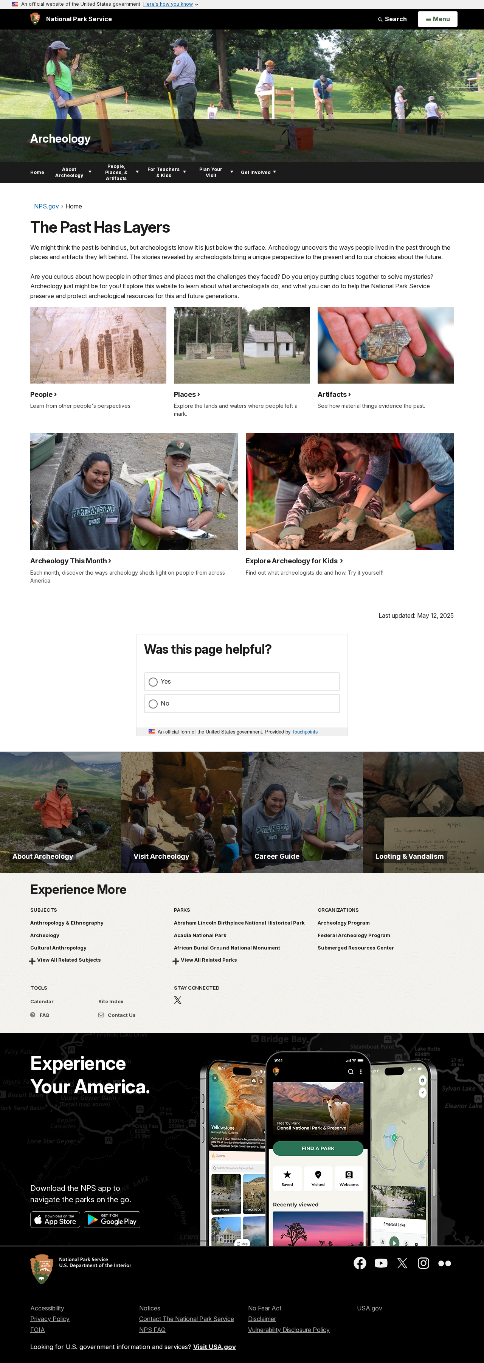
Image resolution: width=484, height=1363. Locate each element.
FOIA (37, 1329)
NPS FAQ (152, 1329)
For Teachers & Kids (163, 172)
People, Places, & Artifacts (116, 172)
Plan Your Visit (210, 172)
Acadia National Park (200, 935)
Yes (166, 681)
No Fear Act (264, 1308)
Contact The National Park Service (186, 1319)
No (165, 703)
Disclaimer (262, 1319)
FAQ (44, 1015)
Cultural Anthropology (58, 948)
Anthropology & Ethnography (67, 923)
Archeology (60, 138)
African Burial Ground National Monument (227, 948)
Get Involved (256, 172)
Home (37, 172)
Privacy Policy (50, 1319)
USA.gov (369, 1308)
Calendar (42, 1001)
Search (395, 19)
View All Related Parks (209, 960)
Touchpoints (305, 731)
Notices (149, 1308)
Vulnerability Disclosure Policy (289, 1329)
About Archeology (69, 172)
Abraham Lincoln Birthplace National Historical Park (239, 923)
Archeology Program (344, 923)
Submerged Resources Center (356, 948)
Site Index (111, 1001)
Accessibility (47, 1308)
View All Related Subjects (69, 960)
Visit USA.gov (214, 1347)
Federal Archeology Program (354, 935)
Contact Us (121, 1015)
